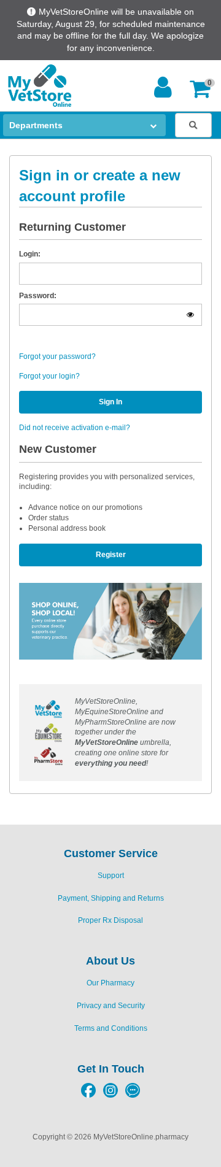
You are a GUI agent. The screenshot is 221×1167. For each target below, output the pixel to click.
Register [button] (111, 554)
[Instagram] (110, 1095)
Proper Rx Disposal (110, 920)
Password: (37, 295)
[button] (203, 88)
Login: (30, 254)
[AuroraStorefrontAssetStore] (38, 85)
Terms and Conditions (110, 1028)
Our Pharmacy (110, 983)
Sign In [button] (110, 402)
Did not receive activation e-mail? (74, 427)
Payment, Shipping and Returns (111, 898)
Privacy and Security (111, 1005)
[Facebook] (88, 1095)
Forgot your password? (57, 356)
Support (111, 875)
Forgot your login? (49, 376)
